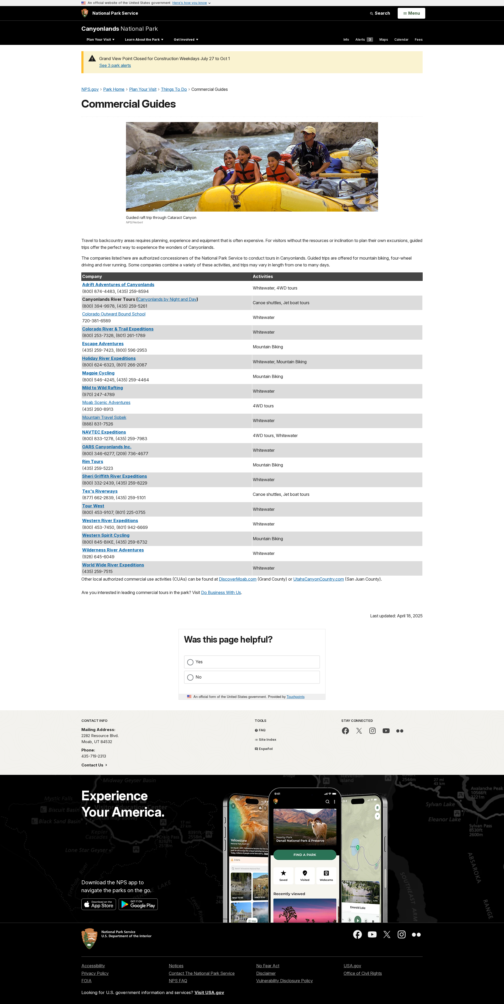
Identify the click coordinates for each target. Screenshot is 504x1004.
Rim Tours (92, 461)
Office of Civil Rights (363, 973)
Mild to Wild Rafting (102, 387)
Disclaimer (266, 973)
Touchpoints (295, 696)
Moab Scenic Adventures (106, 402)
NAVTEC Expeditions (104, 432)
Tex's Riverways (100, 491)
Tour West (93, 505)
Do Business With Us (221, 592)
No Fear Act (267, 965)
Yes (199, 661)
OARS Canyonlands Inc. (107, 446)
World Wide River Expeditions (113, 564)
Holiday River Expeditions (109, 358)
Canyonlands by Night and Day (167, 299)
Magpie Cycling (98, 373)
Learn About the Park (142, 39)
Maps (383, 39)
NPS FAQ (178, 980)
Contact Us (92, 765)
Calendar (401, 39)
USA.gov (352, 965)
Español (265, 749)
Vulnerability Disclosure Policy (284, 980)
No (199, 677)
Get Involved (184, 39)
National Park (119, 28)
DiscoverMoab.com (237, 579)
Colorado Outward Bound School (113, 314)
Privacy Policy (95, 973)
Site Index (267, 739)
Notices (176, 965)
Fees (419, 39)
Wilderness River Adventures (113, 550)
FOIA (86, 980)
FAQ (262, 730)
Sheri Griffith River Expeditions (114, 476)
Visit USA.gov (209, 992)
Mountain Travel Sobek (104, 417)
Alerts (363, 39)
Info (346, 39)
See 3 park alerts (115, 65)
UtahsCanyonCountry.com (318, 579)
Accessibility (93, 965)
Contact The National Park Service (202, 973)
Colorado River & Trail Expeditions (118, 329)
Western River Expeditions (110, 520)
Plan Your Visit (99, 39)
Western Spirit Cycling (105, 535)
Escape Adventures (103, 343)
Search (382, 13)
